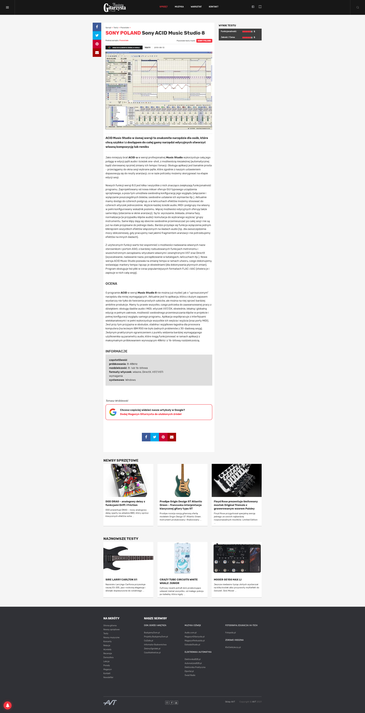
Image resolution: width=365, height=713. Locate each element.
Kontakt (213, 7)
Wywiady (107, 649)
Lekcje (106, 661)
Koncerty (107, 641)
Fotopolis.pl (230, 632)
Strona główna (110, 625)
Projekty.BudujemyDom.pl (156, 636)
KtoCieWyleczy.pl (233, 647)
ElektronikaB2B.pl (192, 659)
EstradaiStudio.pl (192, 644)
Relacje (106, 645)
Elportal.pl (189, 671)
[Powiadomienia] (8, 705)
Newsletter (108, 677)
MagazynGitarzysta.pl (194, 636)
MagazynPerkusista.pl (195, 640)
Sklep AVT (230, 702)
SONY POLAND (204, 41)
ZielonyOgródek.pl (152, 648)
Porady (106, 665)
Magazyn (107, 669)
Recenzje (107, 653)
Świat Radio (190, 675)
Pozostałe (123, 40)
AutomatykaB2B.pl (193, 663)
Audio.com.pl (190, 632)
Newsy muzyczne (111, 637)
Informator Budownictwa (155, 644)
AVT (254, 701)
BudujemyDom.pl (152, 632)
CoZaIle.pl (148, 640)
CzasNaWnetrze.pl (152, 652)
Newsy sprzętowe (111, 629)
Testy (105, 633)
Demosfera (108, 657)
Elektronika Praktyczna (195, 667)
